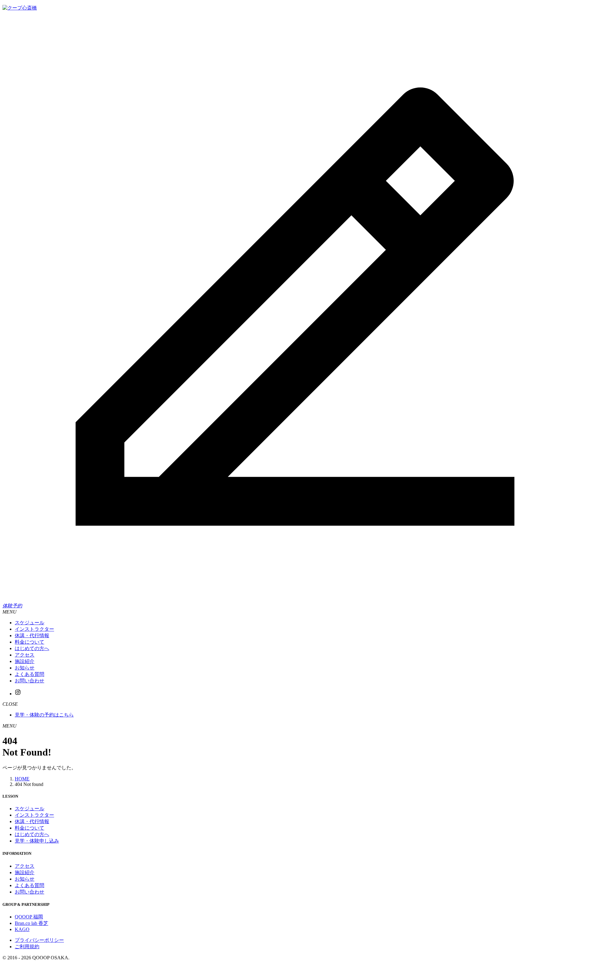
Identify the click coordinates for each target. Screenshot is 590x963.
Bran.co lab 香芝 (31, 923)
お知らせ (24, 879)
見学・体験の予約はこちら (44, 714)
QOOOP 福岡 (29, 916)
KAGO (22, 929)
